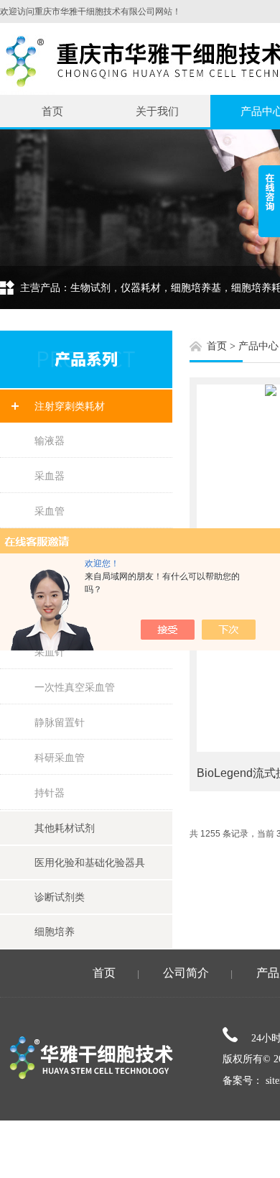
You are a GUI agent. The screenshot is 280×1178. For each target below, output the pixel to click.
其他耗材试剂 (64, 828)
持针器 (49, 793)
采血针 (49, 652)
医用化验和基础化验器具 (89, 862)
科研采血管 (59, 757)
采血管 (49, 511)
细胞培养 (54, 931)
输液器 (49, 440)
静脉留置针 (59, 722)
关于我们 (157, 111)
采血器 (49, 476)
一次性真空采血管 (74, 687)
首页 (52, 111)
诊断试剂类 (59, 897)
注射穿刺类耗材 (69, 406)
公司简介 (186, 973)
